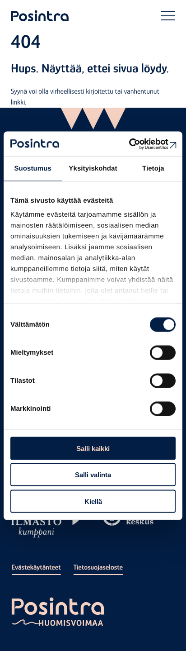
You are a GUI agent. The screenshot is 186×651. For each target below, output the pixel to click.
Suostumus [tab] (32, 168)
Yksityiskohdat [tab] (93, 168)
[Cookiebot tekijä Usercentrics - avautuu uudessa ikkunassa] (136, 144)
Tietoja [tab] (153, 168)
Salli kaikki (93, 448)
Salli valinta (93, 475)
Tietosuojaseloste (98, 567)
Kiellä (93, 501)
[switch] (163, 352)
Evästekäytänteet (36, 567)
